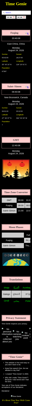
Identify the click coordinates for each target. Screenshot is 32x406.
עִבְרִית (28, 294)
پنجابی (16, 301)
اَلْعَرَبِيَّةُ (16, 287)
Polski (28, 301)
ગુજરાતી (16, 294)
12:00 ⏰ (11, 17)
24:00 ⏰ (21, 17)
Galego (6, 294)
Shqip (6, 287)
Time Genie (16, 3)
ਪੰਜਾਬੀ (6, 301)
